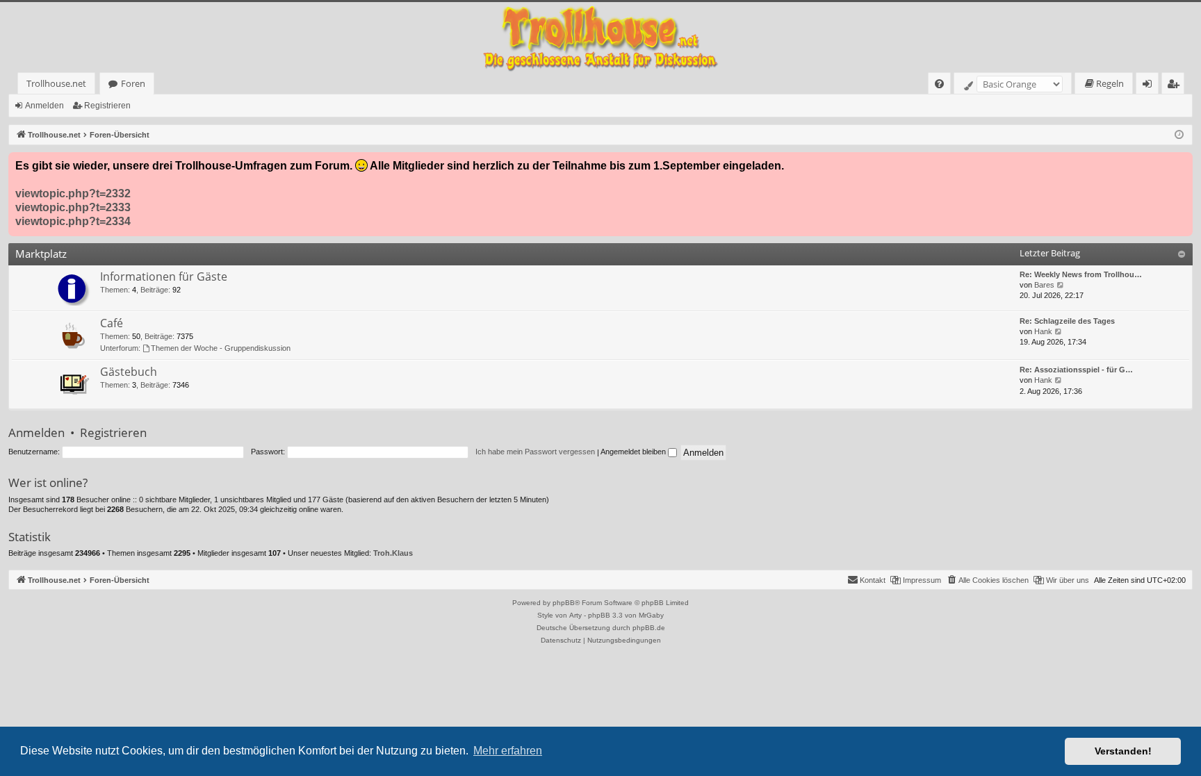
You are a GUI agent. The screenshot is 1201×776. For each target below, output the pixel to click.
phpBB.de (648, 627)
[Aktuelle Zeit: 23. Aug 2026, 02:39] (1179, 135)
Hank (1043, 331)
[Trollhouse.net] (600, 37)
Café (111, 323)
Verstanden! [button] (1123, 751)
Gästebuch (128, 371)
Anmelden (44, 105)
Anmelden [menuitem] (1150, 85)
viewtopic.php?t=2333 (73, 207)
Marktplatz (41, 254)
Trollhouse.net (56, 83)
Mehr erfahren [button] (507, 751)
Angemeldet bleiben (634, 451)
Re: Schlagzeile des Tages (1067, 321)
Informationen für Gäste (163, 276)
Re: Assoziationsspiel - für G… (1076, 369)
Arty (575, 615)
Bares (1044, 285)
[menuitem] (939, 83)
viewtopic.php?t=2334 (73, 221)
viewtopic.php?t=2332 (73, 193)
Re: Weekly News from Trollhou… (1081, 274)
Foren (133, 83)
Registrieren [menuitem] (1176, 85)
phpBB (564, 602)
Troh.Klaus (393, 553)
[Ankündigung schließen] (1181, 163)
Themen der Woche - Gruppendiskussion (221, 348)
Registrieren (107, 105)
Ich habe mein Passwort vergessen (535, 451)
